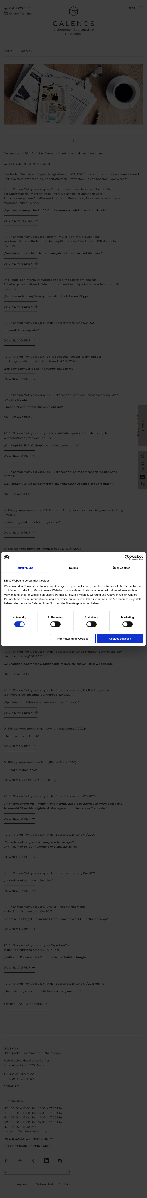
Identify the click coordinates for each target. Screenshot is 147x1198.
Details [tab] (73, 567)
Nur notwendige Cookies (72, 638)
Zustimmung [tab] (26, 567)
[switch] (55, 624)
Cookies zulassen (120, 638)
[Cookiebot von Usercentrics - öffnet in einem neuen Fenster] (127, 557)
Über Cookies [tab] (121, 567)
